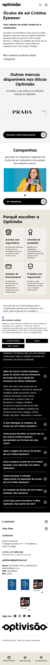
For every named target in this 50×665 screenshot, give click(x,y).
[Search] (40, 5)
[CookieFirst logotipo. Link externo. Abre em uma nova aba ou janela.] (3, 317)
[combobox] (40, 5)
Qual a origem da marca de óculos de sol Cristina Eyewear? (22, 452)
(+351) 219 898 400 (12, 552)
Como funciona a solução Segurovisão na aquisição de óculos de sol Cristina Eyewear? (22, 478)
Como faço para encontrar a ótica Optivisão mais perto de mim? (21, 502)
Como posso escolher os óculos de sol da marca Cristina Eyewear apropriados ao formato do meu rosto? (23, 438)
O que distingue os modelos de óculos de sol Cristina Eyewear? (20, 424)
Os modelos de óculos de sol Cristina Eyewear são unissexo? (23, 491)
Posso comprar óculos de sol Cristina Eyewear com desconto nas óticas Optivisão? (23, 464)
